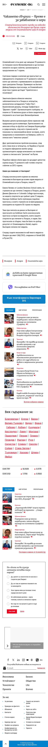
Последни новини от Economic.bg (32, 552)
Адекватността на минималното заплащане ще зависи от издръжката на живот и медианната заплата (30, 358)
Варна (34, 419)
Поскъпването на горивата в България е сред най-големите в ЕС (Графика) (30, 384)
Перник (23, 435)
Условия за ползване (33, 722)
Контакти (8, 712)
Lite (28, 10)
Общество (31, 681)
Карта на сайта (31, 709)
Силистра (10, 444)
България (8, 261)
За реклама (9, 701)
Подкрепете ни (31, 725)
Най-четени (23, 310)
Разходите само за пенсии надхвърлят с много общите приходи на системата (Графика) (29, 320)
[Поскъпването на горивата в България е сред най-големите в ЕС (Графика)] (9, 383)
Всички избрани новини (34, 402)
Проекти (7, 689)
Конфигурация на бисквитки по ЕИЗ (11, 729)
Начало (22, 10)
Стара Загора (22, 448)
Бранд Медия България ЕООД (34, 718)
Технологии (8, 685)
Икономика (8, 677)
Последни (9, 310)
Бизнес (29, 677)
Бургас (24, 419)
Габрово (10, 427)
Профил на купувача (12, 725)
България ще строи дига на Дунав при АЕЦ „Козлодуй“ (29, 498)
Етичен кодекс (10, 717)
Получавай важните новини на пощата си (24, 665)
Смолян (33, 444)
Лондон (20, 261)
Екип (27, 706)
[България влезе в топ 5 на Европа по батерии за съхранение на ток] (9, 372)
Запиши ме (41, 668)
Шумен (35, 452)
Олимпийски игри (35, 261)
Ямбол (8, 456)
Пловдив (9, 440)
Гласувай (12, 611)
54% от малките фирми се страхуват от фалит (27, 646)
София (8, 448)
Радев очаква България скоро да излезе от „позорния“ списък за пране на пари (30, 395)
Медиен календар (11, 733)
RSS (41, 660)
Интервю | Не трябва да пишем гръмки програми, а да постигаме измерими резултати (30, 345)
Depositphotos (32, 745)
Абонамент (8, 709)
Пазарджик (11, 435)
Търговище (11, 452)
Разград (21, 440)
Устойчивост (9, 681)
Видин (28, 423)
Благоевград (12, 419)
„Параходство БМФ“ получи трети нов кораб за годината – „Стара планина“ (30, 510)
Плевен (34, 435)
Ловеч (23, 431)
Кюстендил (11, 431)
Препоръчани (37, 310)
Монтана (33, 431)
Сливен (22, 444)
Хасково (24, 452)
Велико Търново (14, 423)
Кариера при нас (10, 722)
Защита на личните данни (32, 702)
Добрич (22, 427)
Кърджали (33, 427)
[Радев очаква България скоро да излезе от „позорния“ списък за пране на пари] (9, 394)
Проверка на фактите (12, 706)
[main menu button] (43, 4)
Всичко (29, 689)
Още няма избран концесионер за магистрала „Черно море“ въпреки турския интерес (29, 333)
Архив (22, 611)
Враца (38, 423)
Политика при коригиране (31, 713)
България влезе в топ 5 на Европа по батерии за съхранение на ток (27, 373)
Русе (30, 440)
